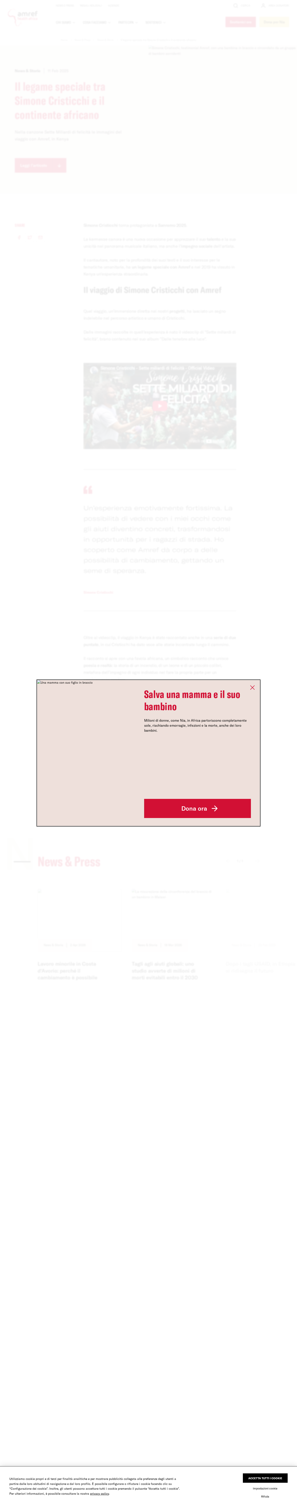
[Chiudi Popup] (252, 687)
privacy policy (99, 1494)
